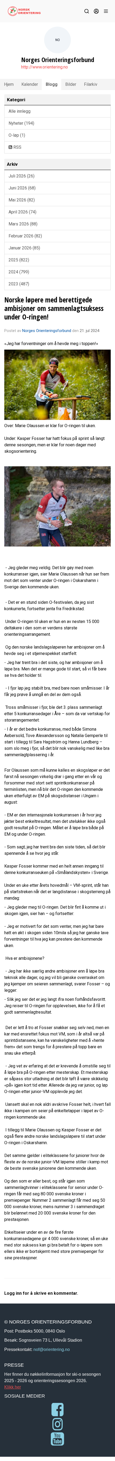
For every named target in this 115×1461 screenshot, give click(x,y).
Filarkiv (90, 84)
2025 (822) (19, 259)
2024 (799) (19, 271)
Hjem (9, 84)
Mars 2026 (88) (23, 223)
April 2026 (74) (22, 212)
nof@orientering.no (51, 1349)
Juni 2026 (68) (22, 188)
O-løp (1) (17, 135)
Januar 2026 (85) (24, 247)
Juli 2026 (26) (21, 176)
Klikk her (12, 1387)
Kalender (29, 84)
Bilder (70, 84)
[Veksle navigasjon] (106, 11)
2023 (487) (19, 283)
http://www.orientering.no (44, 67)
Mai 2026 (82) (22, 200)
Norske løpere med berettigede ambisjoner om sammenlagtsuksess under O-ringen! (53, 308)
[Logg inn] (96, 11)
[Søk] (86, 11)
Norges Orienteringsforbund (46, 330)
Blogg (51, 84)
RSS (16, 147)
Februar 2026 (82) (25, 235)
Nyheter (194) (21, 123)
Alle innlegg (19, 111)
